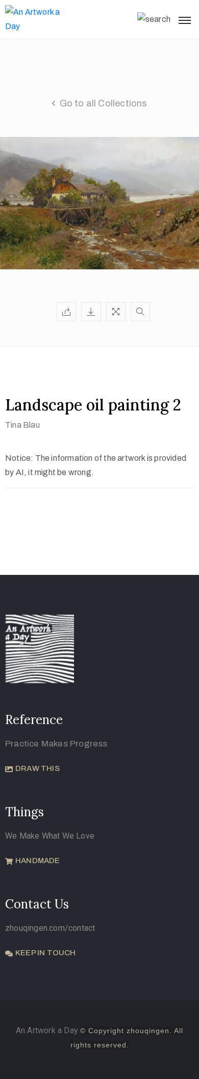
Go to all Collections (103, 103)
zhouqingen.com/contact (50, 928)
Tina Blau (22, 425)
